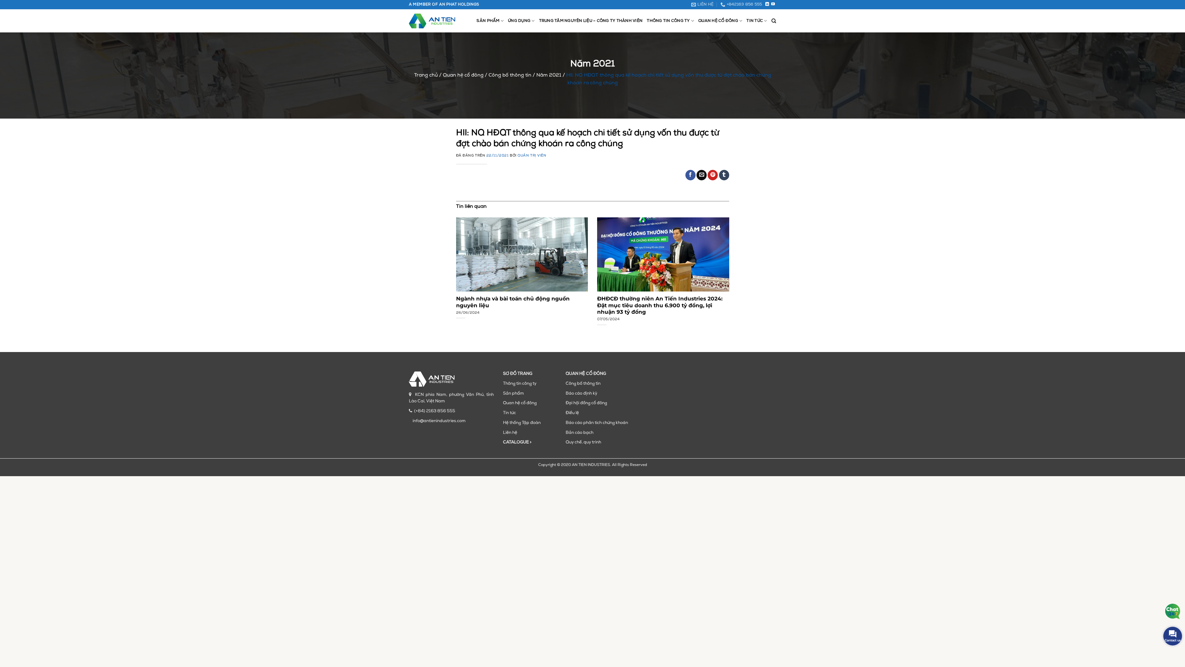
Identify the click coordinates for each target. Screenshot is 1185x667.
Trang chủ (426, 75)
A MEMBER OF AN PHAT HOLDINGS (444, 4)
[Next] (720, 266)
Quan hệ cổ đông (718, 21)
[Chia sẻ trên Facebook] (690, 175)
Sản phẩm (487, 21)
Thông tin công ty (668, 21)
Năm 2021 (548, 75)
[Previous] (464, 266)
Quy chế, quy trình (583, 442)
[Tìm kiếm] (773, 21)
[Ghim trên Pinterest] (713, 175)
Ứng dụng (519, 21)
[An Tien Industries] (432, 21)
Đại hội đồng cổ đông (586, 403)
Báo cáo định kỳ (581, 394)
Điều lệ (572, 413)
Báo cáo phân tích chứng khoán (597, 423)
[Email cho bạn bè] (701, 175)
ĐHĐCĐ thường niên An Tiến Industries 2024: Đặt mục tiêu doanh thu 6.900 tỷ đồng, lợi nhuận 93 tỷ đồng (659, 305)
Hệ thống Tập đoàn (522, 423)
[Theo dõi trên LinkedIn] (767, 4)
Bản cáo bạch (579, 433)
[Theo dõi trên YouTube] (773, 4)
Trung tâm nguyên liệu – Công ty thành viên (591, 21)
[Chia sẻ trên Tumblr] (724, 175)
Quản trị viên (532, 155)
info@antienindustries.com (439, 421)
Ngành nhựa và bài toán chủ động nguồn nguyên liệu (513, 302)
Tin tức (754, 21)
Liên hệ (510, 433)
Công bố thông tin (510, 75)
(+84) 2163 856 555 (434, 411)
